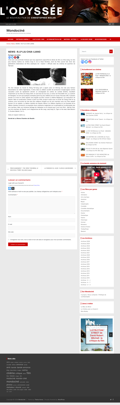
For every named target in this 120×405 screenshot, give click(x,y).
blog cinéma (13, 370)
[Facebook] (9, 57)
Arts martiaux (85, 197)
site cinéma (10, 389)
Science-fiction (85, 227)
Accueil (10, 39)
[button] (92, 349)
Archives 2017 (85, 262)
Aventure (83, 199)
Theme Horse (39, 399)
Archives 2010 (85, 278)
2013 (8, 362)
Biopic (83, 201)
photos (9, 385)
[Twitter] (12, 57)
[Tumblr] (18, 57)
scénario (24, 387)
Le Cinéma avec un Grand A (89, 309)
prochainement (21, 385)
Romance (84, 224)
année (25, 364)
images (17, 376)
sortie (14, 389)
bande (13, 367)
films (8, 376)
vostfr (10, 391)
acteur (12, 362)
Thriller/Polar (85, 229)
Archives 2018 (85, 259)
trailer (25, 389)
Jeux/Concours (100, 39)
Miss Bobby (84, 311)
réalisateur (11, 387)
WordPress (61, 399)
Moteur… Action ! (70, 39)
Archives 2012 (85, 273)
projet (27, 385)
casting (24, 370)
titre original (20, 389)
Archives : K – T (85, 282)
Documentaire (85, 211)
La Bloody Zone (86, 39)
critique (19, 373)
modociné (11, 378)
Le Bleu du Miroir (86, 307)
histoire (12, 376)
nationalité (22, 382)
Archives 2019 (85, 257)
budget (19, 370)
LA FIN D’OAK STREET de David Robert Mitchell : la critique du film (96, 335)
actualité (9, 364)
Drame (83, 213)
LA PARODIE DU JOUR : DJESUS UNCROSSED (58, 168)
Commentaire (13, 195)
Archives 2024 (85, 246)
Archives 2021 (85, 253)
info (21, 376)
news (27, 382)
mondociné (13, 381)
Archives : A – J (85, 280)
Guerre (83, 217)
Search (111, 51)
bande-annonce (23, 367)
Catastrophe (84, 204)
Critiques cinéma (22, 39)
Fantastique (84, 215)
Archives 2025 (85, 243)
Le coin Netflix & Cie (54, 39)
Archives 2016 (85, 264)
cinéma (11, 373)
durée (24, 373)
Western (83, 231)
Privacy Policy (37, 185)
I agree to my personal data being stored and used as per (24, 185)
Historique (84, 220)
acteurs (16, 362)
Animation (84, 195)
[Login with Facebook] (9, 188)
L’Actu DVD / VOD (38, 39)
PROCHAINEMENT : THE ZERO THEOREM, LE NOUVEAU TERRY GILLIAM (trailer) (24, 169)
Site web (11, 232)
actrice (21, 362)
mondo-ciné (21, 378)
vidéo (29, 389)
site (28, 387)
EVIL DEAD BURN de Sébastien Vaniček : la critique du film (102, 75)
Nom (9, 216)
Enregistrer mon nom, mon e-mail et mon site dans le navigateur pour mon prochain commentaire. (40, 239)
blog (8, 370)
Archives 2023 (85, 248)
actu (29, 362)
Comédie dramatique (87, 208)
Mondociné (16, 30)
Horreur (83, 222)
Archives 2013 (85, 271)
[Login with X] (13, 188)
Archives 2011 (85, 275)
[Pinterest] (15, 57)
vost (7, 391)
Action (83, 192)
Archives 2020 (85, 255)
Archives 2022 (85, 250)
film (29, 373)
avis (8, 367)
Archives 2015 (85, 266)
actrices (25, 362)
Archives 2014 (85, 269)
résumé (18, 387)
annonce (19, 364)
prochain (15, 385)
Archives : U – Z (86, 285)
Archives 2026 (85, 241)
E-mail (10, 224)
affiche (14, 364)
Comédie (83, 206)
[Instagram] (89, 61)
